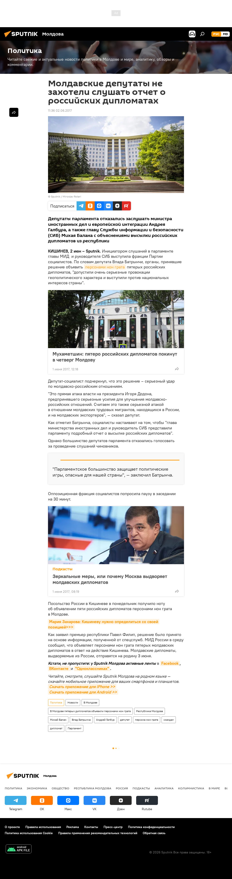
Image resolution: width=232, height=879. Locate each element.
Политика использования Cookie (29, 833)
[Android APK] (18, 849)
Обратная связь (154, 833)
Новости (73, 702)
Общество (60, 788)
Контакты (91, 827)
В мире (214, 788)
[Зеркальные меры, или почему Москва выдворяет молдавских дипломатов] (116, 535)
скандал (169, 719)
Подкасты (62, 569)
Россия (122, 788)
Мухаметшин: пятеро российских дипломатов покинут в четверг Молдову (115, 357)
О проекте (12, 827)
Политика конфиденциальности (151, 827)
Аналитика (164, 788)
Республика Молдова (149, 711)
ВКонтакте (59, 668)
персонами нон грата (105, 267)
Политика (56, 702)
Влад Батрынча (81, 719)
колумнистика (191, 788)
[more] (176, 368)
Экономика (37, 788)
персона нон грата (146, 719)
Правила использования (43, 827)
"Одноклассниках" (92, 668)
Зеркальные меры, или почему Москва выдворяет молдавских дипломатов (110, 579)
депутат (125, 719)
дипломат (56, 728)
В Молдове (90, 702)
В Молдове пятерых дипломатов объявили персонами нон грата (90, 711)
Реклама (72, 827)
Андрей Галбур (105, 719)
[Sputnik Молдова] (22, 38)
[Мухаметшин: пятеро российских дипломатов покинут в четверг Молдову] (116, 319)
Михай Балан (58, 719)
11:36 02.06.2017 (60, 110)
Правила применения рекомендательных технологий (97, 833)
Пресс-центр (113, 827)
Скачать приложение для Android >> (83, 692)
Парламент (74, 728)
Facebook (170, 663)
